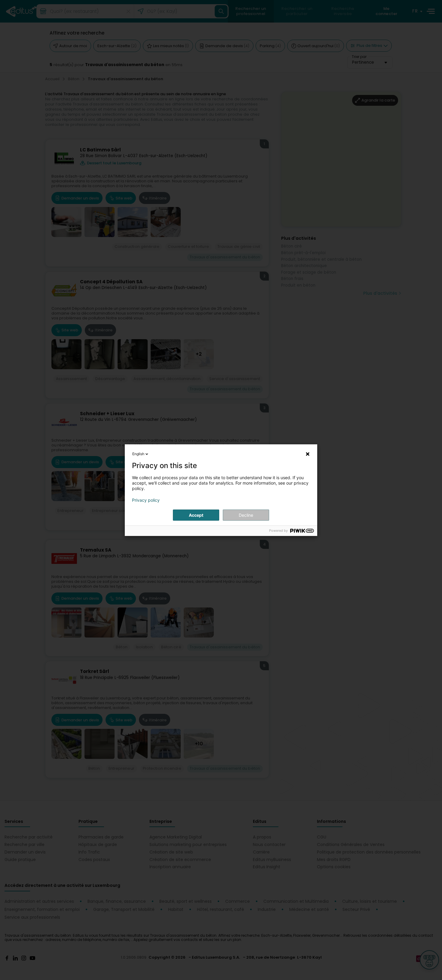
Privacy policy (146, 500)
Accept (196, 515)
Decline (246, 515)
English (138, 454)
